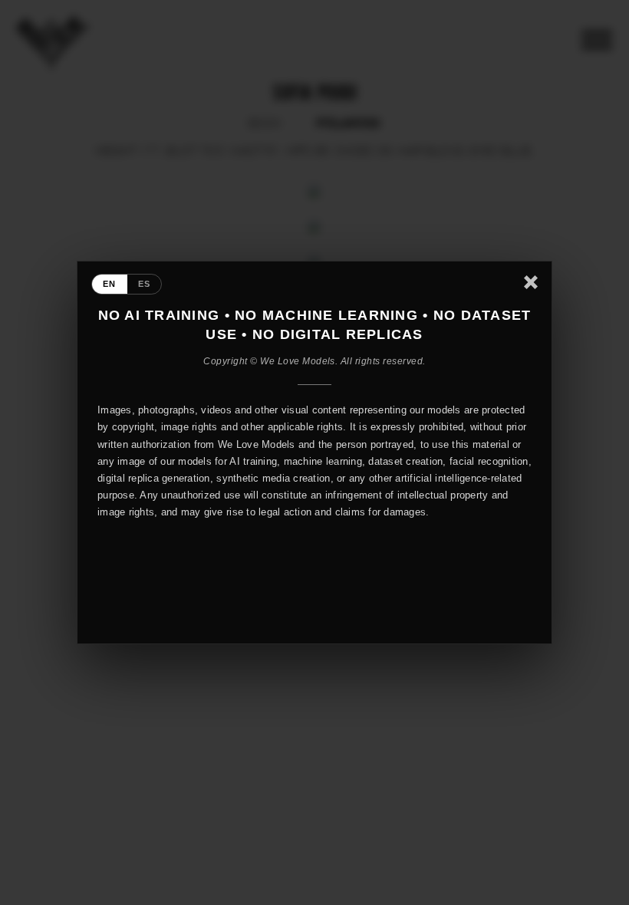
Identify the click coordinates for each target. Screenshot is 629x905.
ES (144, 283)
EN (110, 283)
